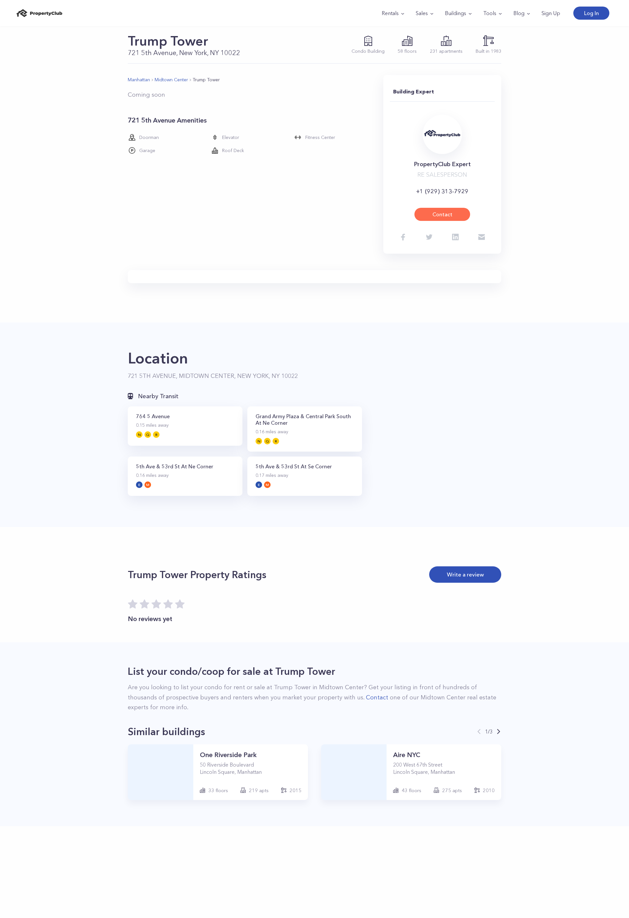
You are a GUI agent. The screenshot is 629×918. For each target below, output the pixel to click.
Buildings (455, 13)
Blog (518, 13)
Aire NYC (406, 755)
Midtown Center (171, 80)
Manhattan (139, 80)
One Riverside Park (228, 755)
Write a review (465, 574)
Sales (422, 13)
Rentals (390, 13)
